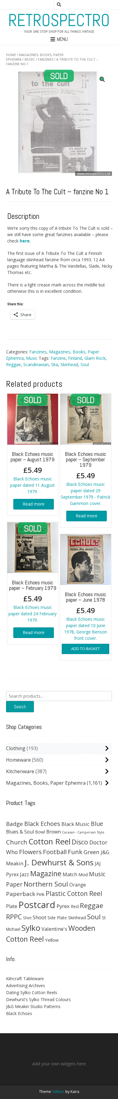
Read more (33, 504)
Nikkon (58, 1091)
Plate (11, 906)
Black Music (75, 823)
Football (55, 851)
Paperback (20, 893)
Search (20, 707)
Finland (75, 358)
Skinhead (69, 364)
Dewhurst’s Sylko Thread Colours (38, 999)
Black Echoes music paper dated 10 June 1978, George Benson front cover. (85, 616)
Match (70, 874)
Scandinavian (36, 364)
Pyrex (63, 906)
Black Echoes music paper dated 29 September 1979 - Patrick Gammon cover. (85, 478)
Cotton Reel (49, 841)
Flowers (30, 851)
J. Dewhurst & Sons (59, 862)
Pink (40, 894)
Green (92, 852)
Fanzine (58, 358)
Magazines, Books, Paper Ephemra (46, 783)
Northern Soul (46, 883)
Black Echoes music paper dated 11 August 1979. (32, 472)
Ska (54, 364)
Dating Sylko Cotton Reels (31, 992)
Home (11, 54)
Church (16, 842)
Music (30, 59)
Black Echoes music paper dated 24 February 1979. (32, 601)
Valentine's (54, 928)
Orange (77, 885)
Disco (80, 841)
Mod (83, 874)
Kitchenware (20, 771)
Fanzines (45, 59)
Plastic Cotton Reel (74, 893)
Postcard (36, 905)
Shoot (39, 917)
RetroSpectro (59, 20)
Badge (14, 823)
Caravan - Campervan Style (83, 832)
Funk (75, 851)
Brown (53, 831)
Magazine (45, 873)
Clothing (15, 748)
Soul (84, 364)
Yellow (52, 940)
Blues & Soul (20, 831)
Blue (97, 824)
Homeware (18, 760)
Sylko (30, 927)
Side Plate (57, 917)
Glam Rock (95, 358)
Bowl (40, 832)
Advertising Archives (25, 985)
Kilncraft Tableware (25, 978)
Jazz (24, 874)
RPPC (14, 916)
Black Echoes (42, 824)
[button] (102, 79)
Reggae (13, 364)
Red (75, 906)
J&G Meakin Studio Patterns (33, 1006)
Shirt (27, 917)
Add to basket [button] (85, 648)
